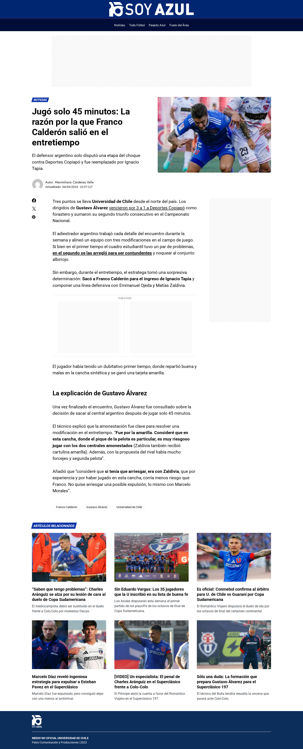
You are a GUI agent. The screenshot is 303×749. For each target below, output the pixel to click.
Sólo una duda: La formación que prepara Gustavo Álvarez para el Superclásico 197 (227, 681)
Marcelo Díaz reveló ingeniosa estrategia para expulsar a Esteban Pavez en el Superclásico (64, 681)
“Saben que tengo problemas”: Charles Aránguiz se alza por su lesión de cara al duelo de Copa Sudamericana (69, 594)
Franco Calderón (66, 507)
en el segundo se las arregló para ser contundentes (102, 253)
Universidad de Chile (129, 507)
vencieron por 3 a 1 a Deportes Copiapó (147, 207)
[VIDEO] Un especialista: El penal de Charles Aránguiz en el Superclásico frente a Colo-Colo (147, 681)
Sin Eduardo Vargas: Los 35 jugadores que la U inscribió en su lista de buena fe (151, 592)
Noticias (40, 100)
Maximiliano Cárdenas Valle (74, 182)
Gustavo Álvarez (96, 507)
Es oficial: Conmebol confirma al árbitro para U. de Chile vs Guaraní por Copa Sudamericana (233, 594)
